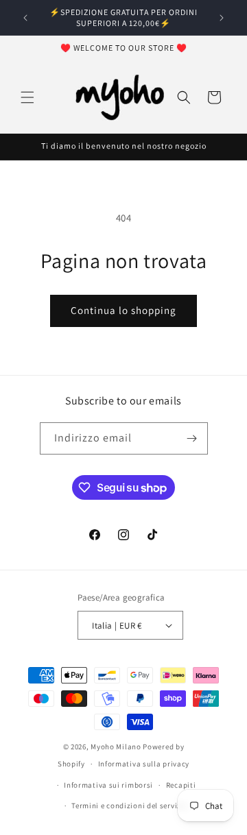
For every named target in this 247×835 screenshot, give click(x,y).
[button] (27, 97)
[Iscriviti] (192, 438)
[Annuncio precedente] (25, 18)
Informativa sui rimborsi (108, 785)
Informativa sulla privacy (144, 764)
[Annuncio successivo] (222, 18)
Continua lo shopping (123, 310)
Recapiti (181, 785)
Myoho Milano (117, 746)
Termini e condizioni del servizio (129, 805)
